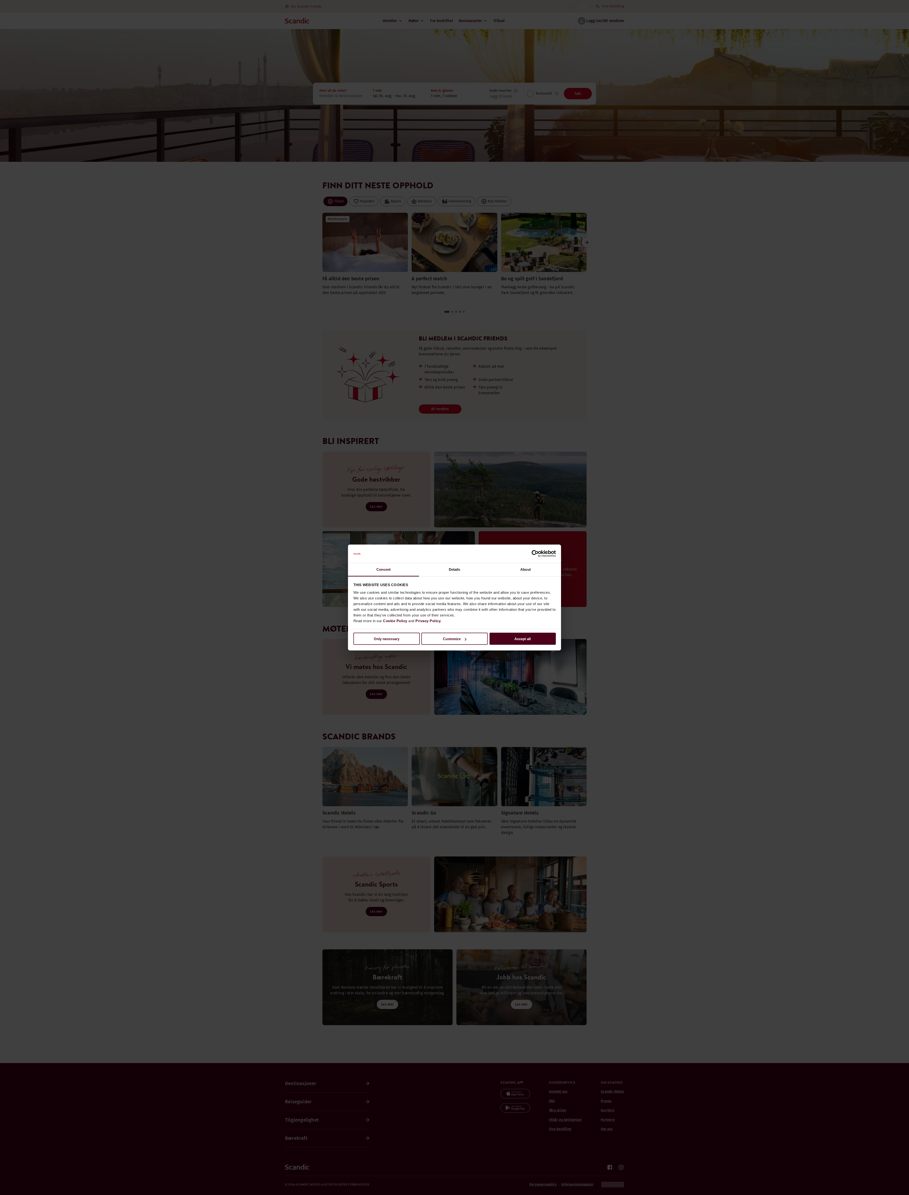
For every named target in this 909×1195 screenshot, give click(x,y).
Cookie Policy (395, 621)
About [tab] (525, 569)
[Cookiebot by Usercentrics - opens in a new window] (535, 553)
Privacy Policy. (428, 621)
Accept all (522, 639)
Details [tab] (454, 569)
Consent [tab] (383, 569)
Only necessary (386, 639)
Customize (452, 639)
